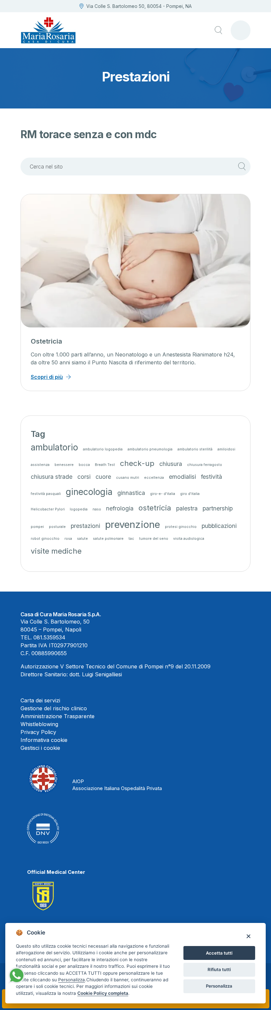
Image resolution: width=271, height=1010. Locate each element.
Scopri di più (47, 377)
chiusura (170, 463)
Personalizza (219, 986)
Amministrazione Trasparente (57, 716)
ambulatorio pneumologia (150, 449)
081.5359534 (49, 637)
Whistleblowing (39, 724)
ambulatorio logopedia (103, 449)
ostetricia (154, 507)
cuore (103, 476)
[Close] (248, 936)
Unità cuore (49, 341)
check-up (137, 463)
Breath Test (105, 465)
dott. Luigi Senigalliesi (95, 674)
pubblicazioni (219, 525)
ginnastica (131, 492)
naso (97, 509)
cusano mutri (127, 477)
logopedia (79, 509)
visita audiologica (188, 538)
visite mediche (56, 550)
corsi (84, 476)
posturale (57, 527)
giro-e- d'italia (162, 494)
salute (82, 538)
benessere (64, 465)
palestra (187, 508)
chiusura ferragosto (204, 465)
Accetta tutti (219, 953)
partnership (218, 508)
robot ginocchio (45, 538)
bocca (84, 465)
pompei (37, 527)
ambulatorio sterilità (195, 449)
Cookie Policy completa (102, 993)
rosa (68, 538)
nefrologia (120, 508)
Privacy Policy (38, 732)
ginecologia (89, 492)
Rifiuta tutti (219, 969)
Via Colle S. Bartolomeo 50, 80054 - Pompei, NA (139, 6)
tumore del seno (153, 538)
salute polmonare (108, 538)
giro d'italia (190, 494)
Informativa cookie (43, 740)
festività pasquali (46, 494)
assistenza (40, 465)
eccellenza (154, 477)
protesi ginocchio (181, 527)
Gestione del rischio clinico (53, 708)
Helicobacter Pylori (48, 509)
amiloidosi (226, 449)
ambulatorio (54, 447)
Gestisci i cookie (40, 748)
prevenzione (132, 524)
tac (131, 538)
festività (211, 476)
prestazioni (85, 525)
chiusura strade (51, 476)
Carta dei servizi (40, 700)
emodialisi (182, 476)
